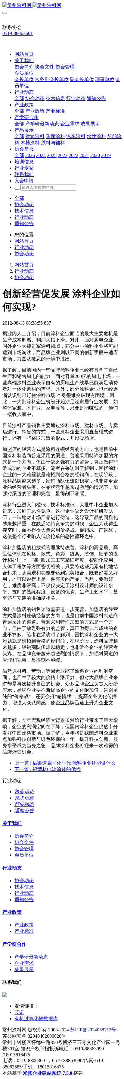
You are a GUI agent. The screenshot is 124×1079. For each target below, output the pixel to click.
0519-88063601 (17, 33)
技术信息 (24, 210)
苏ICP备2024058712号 (93, 1029)
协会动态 (24, 204)
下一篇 (47, 769)
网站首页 (24, 54)
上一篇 (65, 763)
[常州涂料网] (62, 5)
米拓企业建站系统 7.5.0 (47, 1073)
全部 (19, 98)
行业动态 (24, 217)
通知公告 (24, 223)
